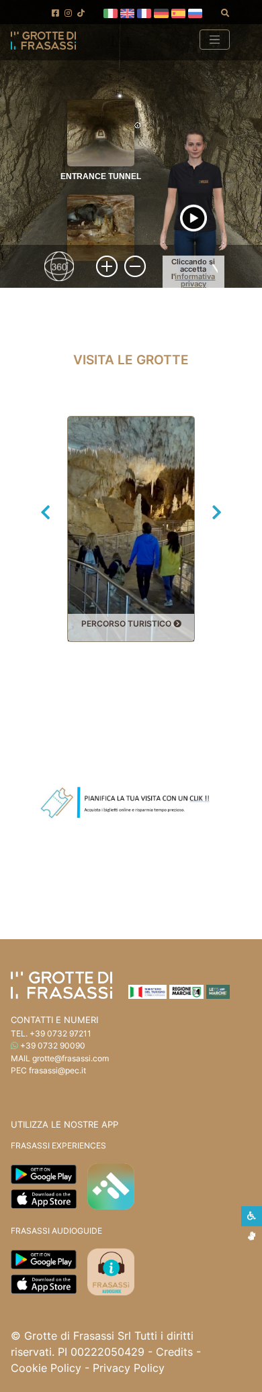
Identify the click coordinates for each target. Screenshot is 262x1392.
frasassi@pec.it (57, 1070)
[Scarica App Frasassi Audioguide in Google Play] (44, 1258)
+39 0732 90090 (52, 1045)
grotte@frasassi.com (70, 1058)
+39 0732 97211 (60, 1033)
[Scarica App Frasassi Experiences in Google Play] (44, 1172)
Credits (174, 1351)
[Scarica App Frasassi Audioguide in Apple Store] (44, 1283)
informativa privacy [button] (195, 280)
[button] (110, 12)
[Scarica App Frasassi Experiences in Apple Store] (44, 1197)
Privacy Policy (129, 1368)
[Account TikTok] (81, 13)
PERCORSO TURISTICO (127, 624)
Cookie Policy (46, 1368)
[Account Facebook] (55, 13)
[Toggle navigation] (215, 40)
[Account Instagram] (68, 13)
